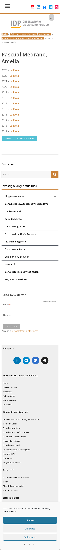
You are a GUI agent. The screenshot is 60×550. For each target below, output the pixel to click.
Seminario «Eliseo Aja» (17, 256)
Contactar (7, 404)
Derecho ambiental (15, 249)
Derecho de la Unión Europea (30, 234)
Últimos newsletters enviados (16, 477)
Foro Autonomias (10, 490)
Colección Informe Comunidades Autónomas (30, 34)
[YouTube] (32, 7)
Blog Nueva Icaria (30, 196)
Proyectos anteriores (16, 279)
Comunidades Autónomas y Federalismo (30, 204)
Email (6, 304)
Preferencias (30, 537)
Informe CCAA (9, 454)
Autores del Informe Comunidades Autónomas (22, 38)
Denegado (30, 528)
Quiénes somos (10, 387)
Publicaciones (9, 396)
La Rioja (14, 70)
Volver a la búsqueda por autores (19, 138)
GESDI (5, 481)
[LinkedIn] (38, 7)
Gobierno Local (13, 211)
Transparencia (9, 400)
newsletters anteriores (25, 331)
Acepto (30, 520)
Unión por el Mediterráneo (14, 436)
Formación (10, 264)
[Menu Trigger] (7, 6)
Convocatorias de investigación (30, 272)
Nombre (7, 315)
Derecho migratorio (15, 226)
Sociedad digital (30, 219)
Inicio (4, 34)
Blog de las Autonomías (13, 486)
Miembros (7, 391)
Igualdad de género (15, 241)
